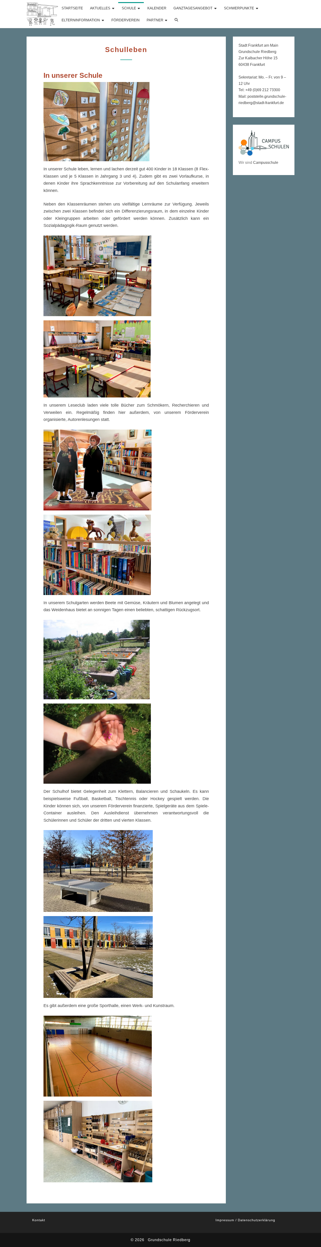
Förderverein (125, 20)
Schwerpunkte (239, 8)
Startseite (72, 8)
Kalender (156, 8)
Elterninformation (81, 20)
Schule (129, 8)
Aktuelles (100, 8)
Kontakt (38, 1220)
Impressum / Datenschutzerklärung (245, 1220)
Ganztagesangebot (192, 8)
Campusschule (265, 163)
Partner (155, 20)
